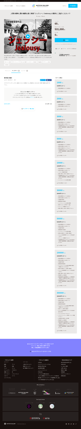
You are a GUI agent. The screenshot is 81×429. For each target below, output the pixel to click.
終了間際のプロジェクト (28, 368)
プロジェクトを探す (8, 5)
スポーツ (6, 375)
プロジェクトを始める (20, 5)
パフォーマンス (15, 374)
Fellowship (40, 372)
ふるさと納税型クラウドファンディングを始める (48, 375)
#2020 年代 (63, 364)
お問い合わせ (64, 368)
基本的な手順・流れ (42, 366)
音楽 (13, 366)
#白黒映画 (7, 64)
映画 (44, 16)
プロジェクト (8, 70)
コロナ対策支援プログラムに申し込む (46, 379)
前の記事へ (8, 103)
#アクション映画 (47, 62)
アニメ (5, 368)
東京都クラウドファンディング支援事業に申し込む (48, 377)
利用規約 (63, 372)
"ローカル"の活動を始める (43, 374)
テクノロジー (7, 374)
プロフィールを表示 (71, 55)
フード (13, 375)
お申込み (40, 362)
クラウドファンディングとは (44, 364)
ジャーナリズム (7, 377)
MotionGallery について (73, 1)
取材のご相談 (64, 370)
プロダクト (14, 370)
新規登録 (74, 5)
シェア (58, 48)
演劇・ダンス (6, 372)
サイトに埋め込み (72, 48)
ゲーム (13, 368)
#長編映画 (40, 62)
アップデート (15, 70)
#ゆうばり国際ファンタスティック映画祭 (28, 62)
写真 (5, 366)
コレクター (24, 70)
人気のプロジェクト (27, 364)
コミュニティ (7, 370)
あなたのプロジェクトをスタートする (41, 351)
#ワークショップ (16, 62)
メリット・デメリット (42, 370)
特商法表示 (63, 375)
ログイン (64, 5)
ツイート (64, 48)
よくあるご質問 (64, 366)
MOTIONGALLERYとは (66, 362)
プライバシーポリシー (66, 374)
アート (13, 364)
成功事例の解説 (41, 368)
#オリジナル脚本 (8, 62)
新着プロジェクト (27, 366)
